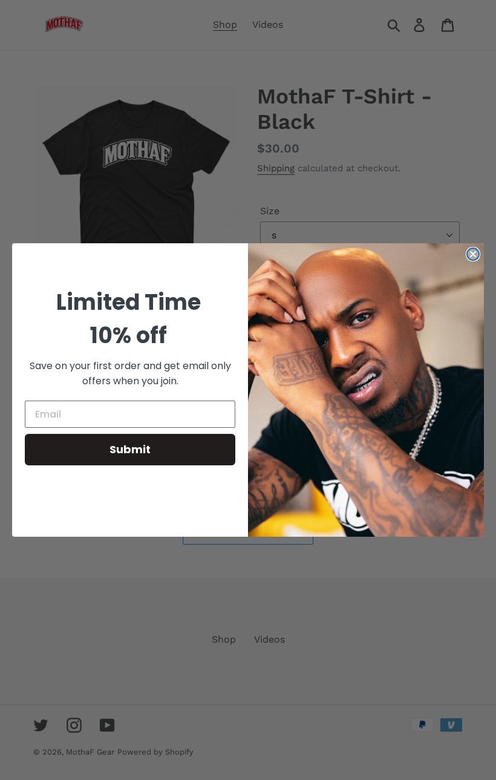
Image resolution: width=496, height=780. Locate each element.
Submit (130, 449)
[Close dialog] (473, 254)
